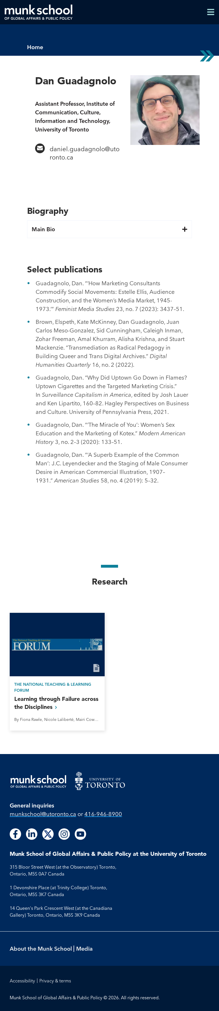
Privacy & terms (55, 981)
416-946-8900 (103, 813)
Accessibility (22, 981)
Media (84, 948)
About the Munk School (41, 948)
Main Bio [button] (43, 229)
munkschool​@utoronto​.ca (43, 813)
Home (35, 47)
